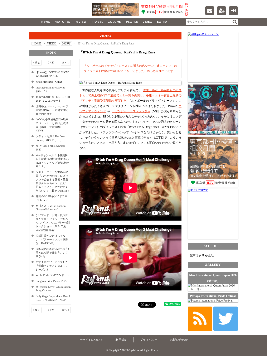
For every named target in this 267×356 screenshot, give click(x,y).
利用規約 (121, 339)
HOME (37, 43)
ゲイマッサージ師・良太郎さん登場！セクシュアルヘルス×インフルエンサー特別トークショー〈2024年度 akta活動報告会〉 (53, 223)
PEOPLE (132, 22)
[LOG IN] (233, 10)
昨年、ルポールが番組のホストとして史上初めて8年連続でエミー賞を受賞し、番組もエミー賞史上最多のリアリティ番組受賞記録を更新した (130, 95)
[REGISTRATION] (221, 10)
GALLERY (38, 30)
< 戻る (36, 62)
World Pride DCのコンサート (53, 275)
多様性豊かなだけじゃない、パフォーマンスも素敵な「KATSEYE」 (52, 239)
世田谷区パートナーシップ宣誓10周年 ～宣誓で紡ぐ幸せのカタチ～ (52, 110)
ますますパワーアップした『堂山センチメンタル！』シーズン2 (52, 266)
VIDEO (147, 22)
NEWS (45, 22)
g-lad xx (55, 11)
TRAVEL (97, 22)
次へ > (65, 62)
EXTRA (162, 22)
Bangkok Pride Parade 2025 (51, 281)
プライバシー (148, 339)
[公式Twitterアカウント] (225, 319)
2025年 (66, 43)
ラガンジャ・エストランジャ (131, 111)
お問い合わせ (179, 339)
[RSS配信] (200, 319)
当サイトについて (91, 339)
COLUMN (114, 22)
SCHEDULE (213, 246)
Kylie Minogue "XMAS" (49, 81)
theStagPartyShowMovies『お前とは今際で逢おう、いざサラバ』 (53, 252)
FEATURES (62, 22)
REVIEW (81, 22)
